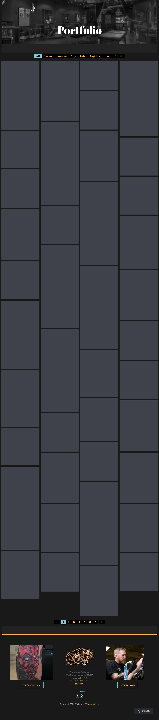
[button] (131, 8)
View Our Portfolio (31, 685)
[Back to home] (32, 7)
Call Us (145, 710)
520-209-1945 (79, 684)
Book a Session (128, 685)
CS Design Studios (92, 704)
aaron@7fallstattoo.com (79, 681)
